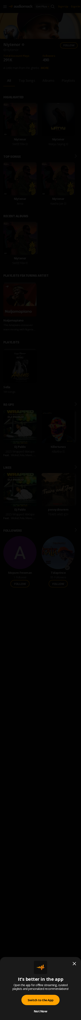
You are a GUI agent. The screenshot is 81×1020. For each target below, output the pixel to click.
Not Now (40, 1011)
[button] (40, 510)
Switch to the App (40, 1000)
